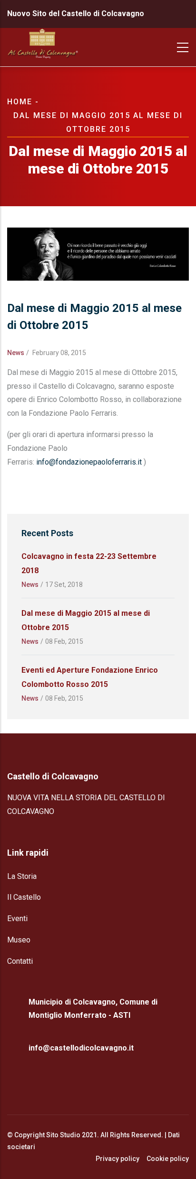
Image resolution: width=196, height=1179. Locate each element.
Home (19, 101)
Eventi (17, 918)
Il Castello (24, 897)
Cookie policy (168, 1158)
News (15, 352)
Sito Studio (63, 1135)
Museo (18, 939)
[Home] (42, 47)
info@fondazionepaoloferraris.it (89, 461)
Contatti (20, 961)
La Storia (22, 876)
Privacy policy (117, 1158)
